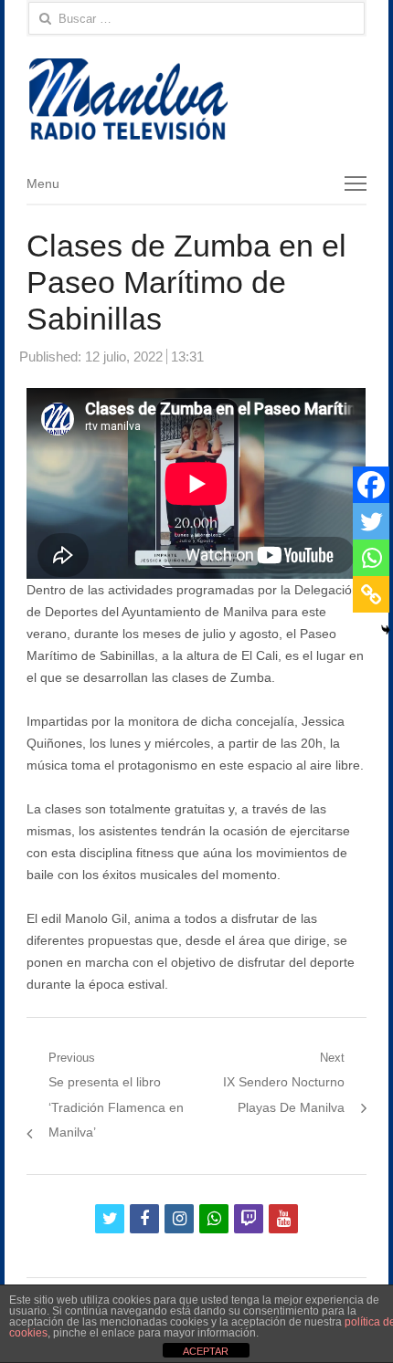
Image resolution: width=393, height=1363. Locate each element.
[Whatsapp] (371, 558)
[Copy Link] (371, 594)
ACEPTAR (205, 1351)
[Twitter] (371, 521)
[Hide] (385, 630)
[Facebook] (371, 485)
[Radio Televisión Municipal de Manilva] (196, 99)
